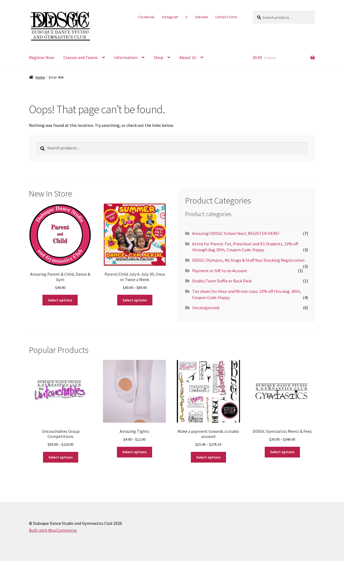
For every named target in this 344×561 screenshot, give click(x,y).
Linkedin (201, 16)
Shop (158, 57)
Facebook (146, 16)
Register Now (41, 57)
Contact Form (226, 16)
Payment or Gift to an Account (219, 270)
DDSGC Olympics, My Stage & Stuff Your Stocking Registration (248, 260)
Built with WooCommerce (53, 530)
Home (40, 77)
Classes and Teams (80, 57)
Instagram (170, 16)
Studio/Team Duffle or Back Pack (222, 280)
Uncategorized (205, 307)
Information (125, 57)
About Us (188, 57)
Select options (60, 300)
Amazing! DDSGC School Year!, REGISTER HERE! (235, 233)
